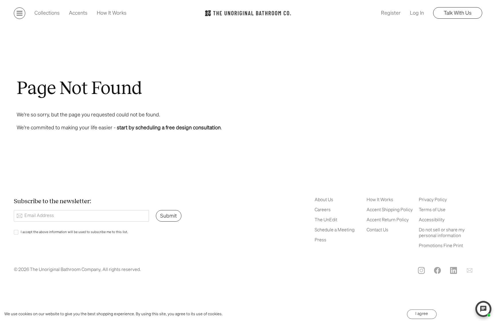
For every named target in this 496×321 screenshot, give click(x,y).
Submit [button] (168, 216)
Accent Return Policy (388, 220)
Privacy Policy (433, 200)
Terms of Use (432, 210)
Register (391, 13)
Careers (323, 210)
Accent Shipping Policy (390, 210)
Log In (417, 13)
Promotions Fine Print (441, 246)
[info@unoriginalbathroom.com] (469, 270)
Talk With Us (458, 13)
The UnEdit (326, 220)
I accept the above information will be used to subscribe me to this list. (74, 232)
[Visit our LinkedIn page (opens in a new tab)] (453, 270)
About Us (324, 200)
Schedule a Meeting (334, 230)
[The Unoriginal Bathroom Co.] (248, 13)
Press (320, 240)
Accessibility (432, 220)
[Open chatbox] (483, 309)
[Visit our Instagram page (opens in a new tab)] (421, 270)
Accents (78, 13)
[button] (19, 13)
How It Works (112, 13)
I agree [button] (421, 314)
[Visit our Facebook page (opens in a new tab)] (437, 270)
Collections (47, 13)
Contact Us (377, 230)
